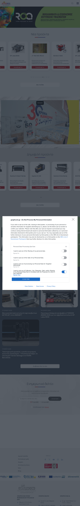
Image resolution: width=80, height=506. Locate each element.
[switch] (64, 251)
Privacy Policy (51, 286)
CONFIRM (26, 279)
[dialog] (40, 253)
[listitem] (40, 247)
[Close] (74, 220)
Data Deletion (29, 286)
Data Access (40, 286)
